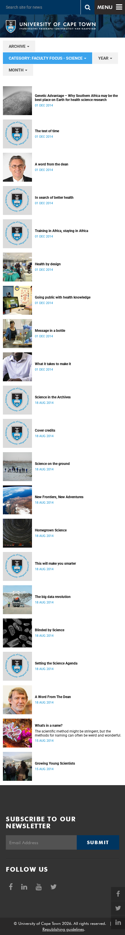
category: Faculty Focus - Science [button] (46, 58)
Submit (98, 842)
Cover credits (45, 430)
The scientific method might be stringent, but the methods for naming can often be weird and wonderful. (78, 733)
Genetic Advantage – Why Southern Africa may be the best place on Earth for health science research (76, 98)
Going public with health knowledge (62, 297)
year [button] (103, 58)
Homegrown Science (51, 530)
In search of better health (54, 198)
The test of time (47, 131)
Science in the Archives (53, 397)
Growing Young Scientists (55, 763)
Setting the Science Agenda (56, 663)
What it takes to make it (53, 364)
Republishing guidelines (63, 929)
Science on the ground (52, 464)
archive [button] (17, 46)
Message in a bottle (50, 331)
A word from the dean (51, 164)
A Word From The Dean (53, 697)
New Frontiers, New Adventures (59, 497)
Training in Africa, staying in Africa (61, 231)
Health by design (48, 264)
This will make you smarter (55, 564)
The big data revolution (53, 597)
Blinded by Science (49, 630)
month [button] (16, 70)
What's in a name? (49, 726)
